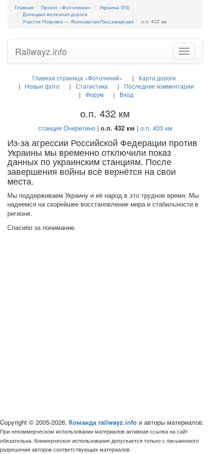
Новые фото (42, 86)
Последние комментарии (159, 86)
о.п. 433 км (156, 127)
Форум (94, 94)
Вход (126, 94)
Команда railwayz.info (103, 422)
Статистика (92, 86)
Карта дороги (157, 78)
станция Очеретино (66, 127)
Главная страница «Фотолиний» (77, 78)
